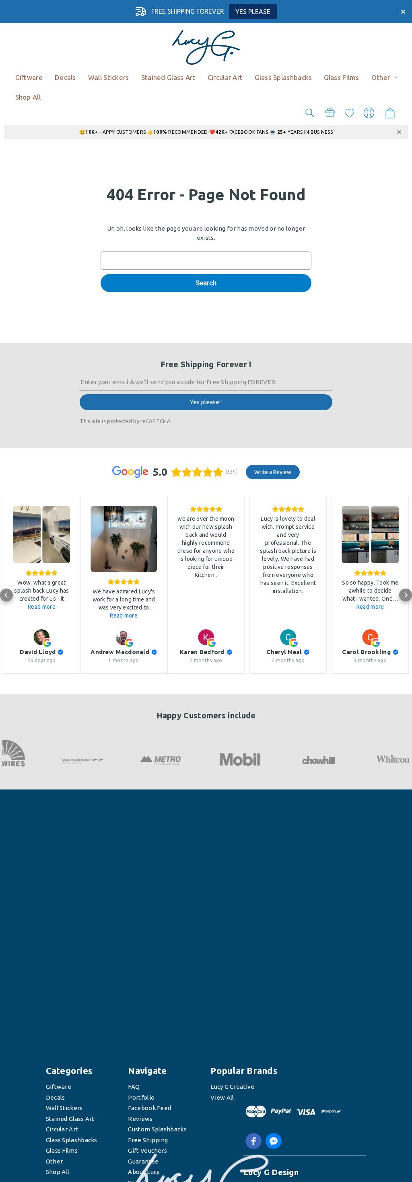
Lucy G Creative (232, 1087)
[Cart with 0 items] (390, 114)
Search (310, 113)
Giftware (58, 1087)
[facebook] (253, 1141)
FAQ (134, 1087)
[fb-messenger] (274, 1141)
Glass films (62, 1150)
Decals (55, 1097)
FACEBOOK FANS (242, 132)
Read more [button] (42, 606)
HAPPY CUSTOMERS (115, 132)
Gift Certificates (330, 113)
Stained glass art (70, 1118)
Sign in (369, 113)
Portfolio (141, 1097)
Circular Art (62, 1129)
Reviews (140, 1118)
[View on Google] (41, 637)
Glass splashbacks (71, 1140)
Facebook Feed (149, 1108)
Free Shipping (148, 1140)
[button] (6, 595)
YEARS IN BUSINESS (305, 132)
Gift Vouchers (147, 1150)
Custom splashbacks (157, 1129)
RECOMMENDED (180, 132)
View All (222, 1097)
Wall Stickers (64, 1108)
